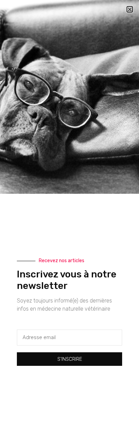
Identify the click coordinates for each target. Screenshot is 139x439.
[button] (129, 9)
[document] (69, 219)
